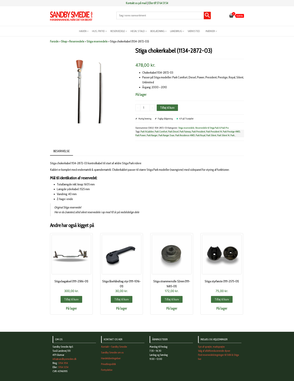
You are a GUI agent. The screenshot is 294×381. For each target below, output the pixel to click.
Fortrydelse (106, 369)
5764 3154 (63, 363)
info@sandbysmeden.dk (64, 359)
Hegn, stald (137, 31)
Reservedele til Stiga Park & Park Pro (212, 127)
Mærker (210, 31)
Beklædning (157, 31)
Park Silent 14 (223, 135)
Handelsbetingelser (111, 358)
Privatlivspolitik (108, 364)
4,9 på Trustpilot (186, 118)
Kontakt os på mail (136, 3)
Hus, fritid (98, 31)
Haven (82, 31)
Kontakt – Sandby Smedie (114, 346)
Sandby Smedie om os (112, 352)
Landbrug (176, 31)
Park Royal (200, 135)
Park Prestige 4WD (231, 131)
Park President (198, 131)
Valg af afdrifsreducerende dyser (214, 350)
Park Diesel (173, 131)
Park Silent (211, 135)
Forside (54, 41)
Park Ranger (152, 135)
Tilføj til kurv (167, 108)
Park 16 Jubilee (147, 131)
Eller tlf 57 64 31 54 (158, 3)
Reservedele (117, 31)
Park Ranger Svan (166, 135)
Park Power (140, 135)
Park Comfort (161, 131)
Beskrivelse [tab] (61, 151)
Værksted (194, 31)
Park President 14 (214, 131)
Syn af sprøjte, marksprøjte (211, 346)
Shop (64, 41)
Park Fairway (185, 131)
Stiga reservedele (97, 41)
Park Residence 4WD (185, 135)
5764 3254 (63, 367)
